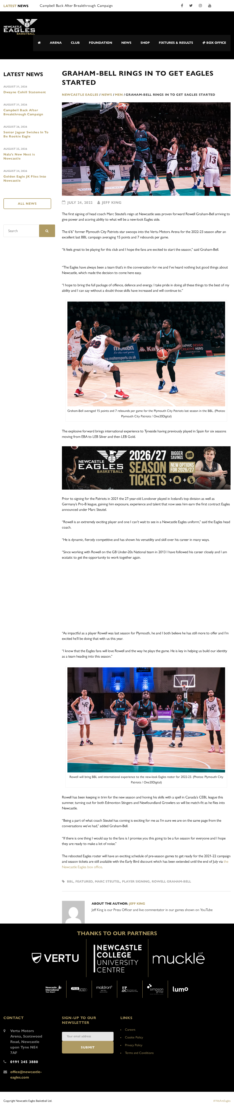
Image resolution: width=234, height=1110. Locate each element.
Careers (130, 1030)
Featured (84, 881)
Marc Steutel (107, 881)
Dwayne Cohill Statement (24, 92)
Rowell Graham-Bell (171, 881)
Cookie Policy (134, 1037)
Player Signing (136, 881)
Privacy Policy (133, 1045)
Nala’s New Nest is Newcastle (19, 156)
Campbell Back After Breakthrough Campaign (23, 112)
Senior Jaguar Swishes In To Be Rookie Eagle (26, 134)
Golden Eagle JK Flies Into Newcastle (24, 179)
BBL (70, 881)
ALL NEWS (27, 204)
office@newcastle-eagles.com (26, 1074)
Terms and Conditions (139, 1053)
